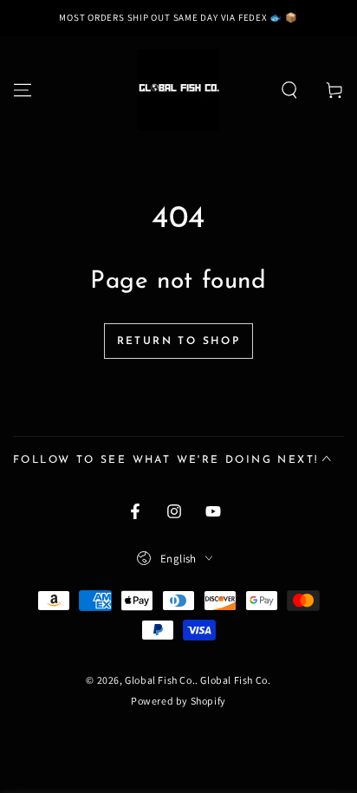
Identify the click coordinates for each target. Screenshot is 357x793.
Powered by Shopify (178, 700)
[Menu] (22, 90)
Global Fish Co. (160, 679)
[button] (289, 90)
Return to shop (179, 341)
